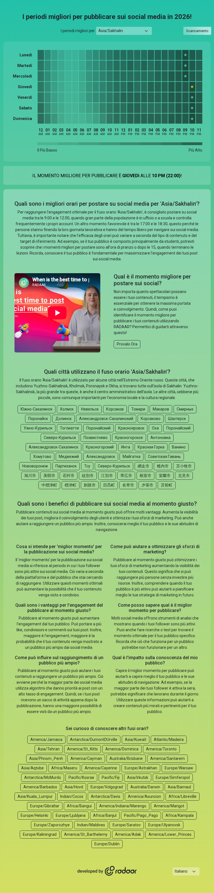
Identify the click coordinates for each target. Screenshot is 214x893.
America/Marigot (169, 806)
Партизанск (66, 466)
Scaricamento (197, 31)
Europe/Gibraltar (44, 806)
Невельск (90, 409)
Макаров (161, 409)
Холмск (67, 409)
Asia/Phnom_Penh (46, 758)
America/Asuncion (144, 796)
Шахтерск (177, 418)
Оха (155, 428)
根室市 (145, 475)
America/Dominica (121, 749)
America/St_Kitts (82, 749)
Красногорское (129, 437)
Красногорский (100, 447)
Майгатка (131, 456)
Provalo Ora (127, 344)
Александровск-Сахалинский (106, 418)
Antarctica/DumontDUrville (93, 739)
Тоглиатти (69, 428)
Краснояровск (131, 428)
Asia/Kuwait (135, 739)
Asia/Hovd (74, 787)
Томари (138, 409)
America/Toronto (161, 749)
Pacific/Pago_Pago (141, 815)
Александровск (100, 456)
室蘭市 (165, 475)
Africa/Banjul (104, 815)
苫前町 (166, 485)
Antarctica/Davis (105, 796)
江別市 (107, 475)
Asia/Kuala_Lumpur (35, 796)
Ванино (179, 447)
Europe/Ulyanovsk (164, 825)
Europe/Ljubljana (71, 815)
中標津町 (49, 485)
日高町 (109, 485)
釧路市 (90, 485)
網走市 (143, 466)
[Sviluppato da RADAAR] (107, 871)
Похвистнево (96, 437)
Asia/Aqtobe (32, 768)
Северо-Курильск (60, 437)
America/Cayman (86, 758)
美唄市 (49, 475)
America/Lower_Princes (170, 834)
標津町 (70, 485)
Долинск (63, 418)
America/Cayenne (101, 768)
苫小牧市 (184, 466)
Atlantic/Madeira (169, 739)
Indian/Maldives (91, 825)
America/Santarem (167, 758)
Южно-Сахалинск (36, 409)
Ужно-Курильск (38, 428)
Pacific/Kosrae (81, 777)
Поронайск (38, 418)
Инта (125, 447)
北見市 (184, 475)
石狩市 (68, 475)
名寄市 (128, 485)
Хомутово (42, 456)
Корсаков (115, 409)
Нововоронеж (35, 466)
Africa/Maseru (64, 768)
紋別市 (88, 475)
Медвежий (69, 456)
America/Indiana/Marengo (122, 806)
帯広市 (126, 475)
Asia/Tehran (49, 749)
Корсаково (150, 418)
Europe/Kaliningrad (40, 834)
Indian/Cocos (71, 796)
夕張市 (147, 485)
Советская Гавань (164, 456)
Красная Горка (151, 447)
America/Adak (128, 834)
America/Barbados (40, 787)
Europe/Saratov (127, 825)
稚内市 (163, 466)
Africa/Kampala (180, 815)
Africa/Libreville (182, 796)
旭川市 (30, 475)
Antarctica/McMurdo (42, 777)
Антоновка (160, 437)
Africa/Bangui (79, 806)
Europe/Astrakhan (141, 768)
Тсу (87, 466)
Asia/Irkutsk (137, 777)
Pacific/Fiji (111, 777)
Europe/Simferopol (173, 777)
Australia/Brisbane (126, 758)
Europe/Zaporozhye (52, 825)
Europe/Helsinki (34, 815)
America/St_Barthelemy (86, 834)
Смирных (185, 409)
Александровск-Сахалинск (53, 447)
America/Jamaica (46, 739)
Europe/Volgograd (107, 787)
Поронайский (98, 428)
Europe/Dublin (107, 844)
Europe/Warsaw (179, 768)
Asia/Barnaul (179, 787)
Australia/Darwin (145, 787)
